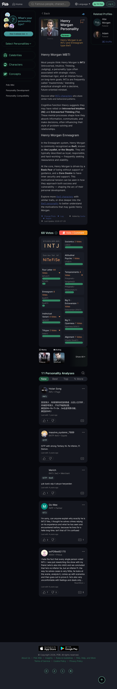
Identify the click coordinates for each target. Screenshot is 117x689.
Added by (78, 216)
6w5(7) (45, 298)
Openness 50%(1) (72, 326)
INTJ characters (63, 95)
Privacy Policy (76, 661)
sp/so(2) (45, 320)
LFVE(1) (68, 262)
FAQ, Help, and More (86, 658)
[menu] (18, 64)
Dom (45, 255)
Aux (49, 255)
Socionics (69, 241)
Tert (53, 255)
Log (61, 216)
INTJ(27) (45, 276)
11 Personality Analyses (57, 373)
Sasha (82, 216)
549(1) (45, 334)
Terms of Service (42, 661)
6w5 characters (64, 196)
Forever (65, 35)
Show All (79, 356)
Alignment (69, 337)
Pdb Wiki (10, 85)
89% (53, 241)
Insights (49, 658)
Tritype (45, 330)
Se (57, 260)
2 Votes (53, 330)
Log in (110, 4)
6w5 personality (49, 203)
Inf (57, 255)
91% (45, 241)
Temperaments (72, 272)
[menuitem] (18, 55)
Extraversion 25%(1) (73, 310)
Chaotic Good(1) (71, 340)
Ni (45, 260)
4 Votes (52, 316)
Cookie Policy (60, 661)
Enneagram (47, 291)
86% (57, 241)
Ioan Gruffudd (57, 361)
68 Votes (47, 233)
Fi (53, 260)
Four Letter (47, 269)
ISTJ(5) (45, 281)
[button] (51, 298)
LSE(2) (67, 245)
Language (83, 4)
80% (49, 241)
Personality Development (17, 90)
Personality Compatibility (17, 96)
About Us (26, 658)
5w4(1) (45, 303)
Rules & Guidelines (64, 658)
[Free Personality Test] (18, 24)
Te (49, 260)
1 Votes (75, 258)
